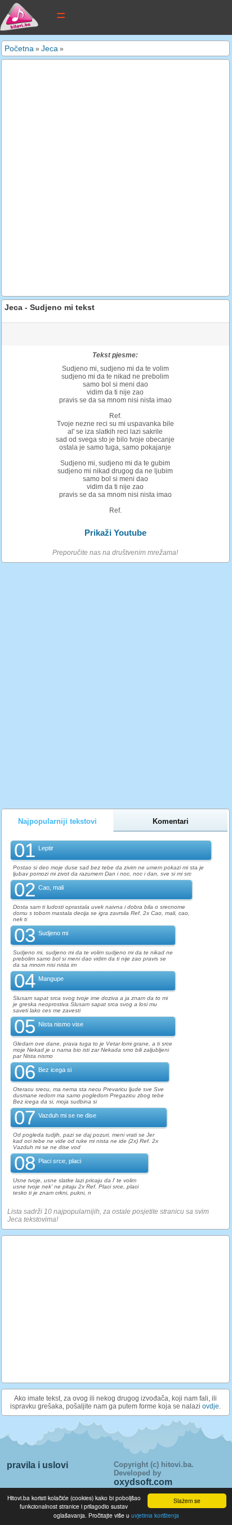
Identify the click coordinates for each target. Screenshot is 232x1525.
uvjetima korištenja (155, 1515)
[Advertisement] (116, 178)
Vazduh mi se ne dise (67, 1115)
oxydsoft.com (143, 1482)
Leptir (45, 848)
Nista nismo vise (60, 1024)
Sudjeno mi (53, 933)
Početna (19, 48)
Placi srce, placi (59, 1161)
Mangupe (51, 978)
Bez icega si (55, 1069)
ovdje (210, 1406)
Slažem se (186, 1500)
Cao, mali (51, 887)
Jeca (49, 48)
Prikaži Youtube (115, 532)
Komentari (171, 821)
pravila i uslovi (37, 1465)
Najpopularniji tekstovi (57, 821)
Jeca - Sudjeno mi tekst (50, 307)
